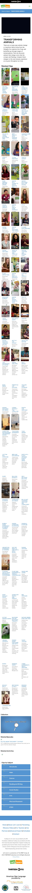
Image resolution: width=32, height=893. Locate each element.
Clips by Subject (6, 11)
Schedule (26, 831)
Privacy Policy (16, 857)
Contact (16, 834)
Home (4, 825)
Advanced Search (16, 831)
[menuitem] (16, 862)
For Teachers (20, 828)
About (14, 825)
